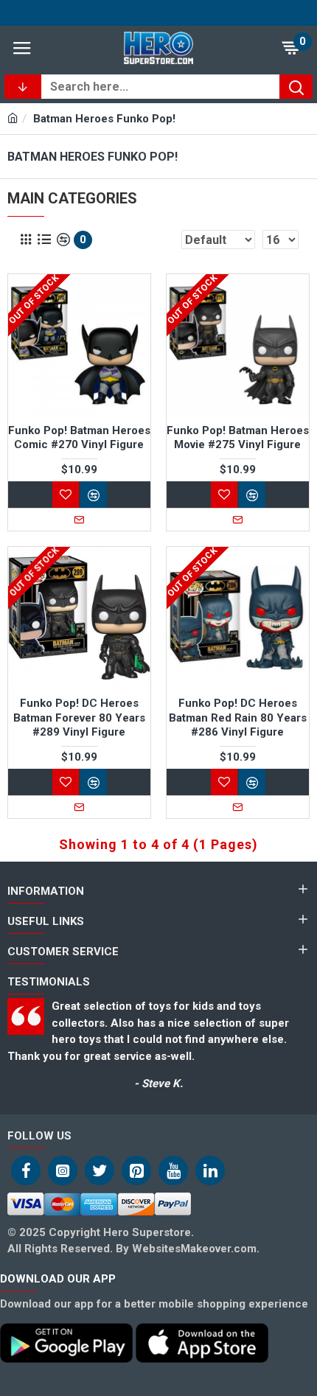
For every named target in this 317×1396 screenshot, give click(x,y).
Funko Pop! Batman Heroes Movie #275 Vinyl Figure (238, 438)
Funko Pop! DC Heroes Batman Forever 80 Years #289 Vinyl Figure (79, 718)
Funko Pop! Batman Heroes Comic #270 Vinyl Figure (79, 438)
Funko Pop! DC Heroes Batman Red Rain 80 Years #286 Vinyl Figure (238, 718)
